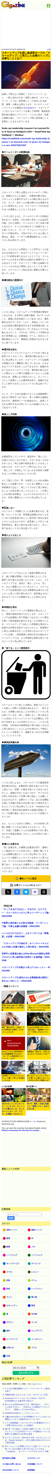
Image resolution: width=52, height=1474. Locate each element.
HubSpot (29, 107)
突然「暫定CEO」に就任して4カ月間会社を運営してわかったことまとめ (13, 1029)
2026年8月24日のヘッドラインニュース (22, 1413)
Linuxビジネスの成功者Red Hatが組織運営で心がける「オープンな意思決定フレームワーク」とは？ (13, 1055)
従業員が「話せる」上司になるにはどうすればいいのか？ (38, 1053)
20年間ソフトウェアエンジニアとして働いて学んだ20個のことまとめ (13, 1078)
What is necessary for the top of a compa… (21, 1130)
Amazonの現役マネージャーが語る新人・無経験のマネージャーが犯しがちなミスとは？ (38, 1030)
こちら (38, 1384)
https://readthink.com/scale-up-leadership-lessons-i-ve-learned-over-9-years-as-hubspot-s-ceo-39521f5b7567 (26, 142)
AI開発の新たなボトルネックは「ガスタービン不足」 (27, 1394)
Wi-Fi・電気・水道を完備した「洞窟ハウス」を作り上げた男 (38, 1106)
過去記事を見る (26, 1372)
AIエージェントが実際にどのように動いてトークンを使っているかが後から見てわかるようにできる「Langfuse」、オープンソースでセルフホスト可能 (27, 1448)
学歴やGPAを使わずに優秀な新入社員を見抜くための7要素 (13, 1007)
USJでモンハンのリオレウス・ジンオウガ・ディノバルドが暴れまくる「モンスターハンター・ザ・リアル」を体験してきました (13, 1108)
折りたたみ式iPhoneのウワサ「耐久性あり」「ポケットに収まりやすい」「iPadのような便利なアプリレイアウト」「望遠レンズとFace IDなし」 (27, 1407)
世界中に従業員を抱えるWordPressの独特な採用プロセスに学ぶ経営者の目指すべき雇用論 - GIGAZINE (26, 957)
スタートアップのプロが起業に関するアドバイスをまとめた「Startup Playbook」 (38, 1007)
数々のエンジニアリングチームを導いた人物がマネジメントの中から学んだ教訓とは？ (38, 1078)
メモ (49, 49)
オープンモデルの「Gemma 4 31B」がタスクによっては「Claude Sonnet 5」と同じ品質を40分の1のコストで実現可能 (28, 1440)
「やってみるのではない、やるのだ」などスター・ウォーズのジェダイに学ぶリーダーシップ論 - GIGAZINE (26, 912)
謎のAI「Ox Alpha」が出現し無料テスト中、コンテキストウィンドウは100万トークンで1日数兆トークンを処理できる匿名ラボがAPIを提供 (27, 1431)
